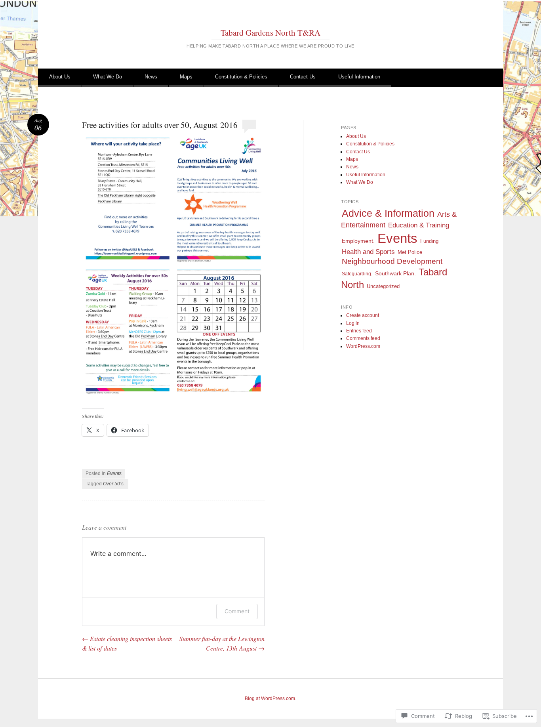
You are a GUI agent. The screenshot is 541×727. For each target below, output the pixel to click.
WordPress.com (363, 346)
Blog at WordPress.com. (270, 698)
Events (114, 473)
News (151, 77)
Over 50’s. (114, 484)
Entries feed (359, 331)
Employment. (358, 241)
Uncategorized (383, 286)
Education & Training (418, 225)
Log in (353, 323)
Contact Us (303, 77)
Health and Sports (368, 252)
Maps (186, 77)
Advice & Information (388, 213)
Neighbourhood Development (392, 261)
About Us (59, 77)
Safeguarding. (357, 274)
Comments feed (363, 338)
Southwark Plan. (395, 274)
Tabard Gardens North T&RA (270, 32)
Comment (237, 611)
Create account (362, 315)
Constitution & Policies (241, 77)
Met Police (410, 252)
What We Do (107, 77)
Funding (429, 241)
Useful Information (359, 77)
